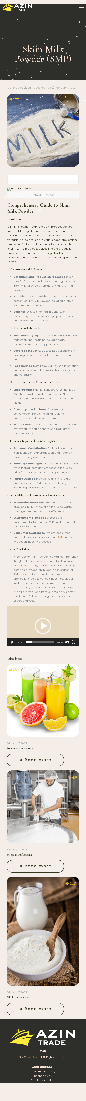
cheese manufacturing (19, 854)
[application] (43, 626)
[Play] (13, 642)
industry (40, 561)
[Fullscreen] (73, 642)
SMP (60, 537)
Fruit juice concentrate (20, 748)
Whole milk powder (18, 997)
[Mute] (67, 642)
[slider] (40, 642)
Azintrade (34, 1057)
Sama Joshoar (37, 88)
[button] (43, 626)
